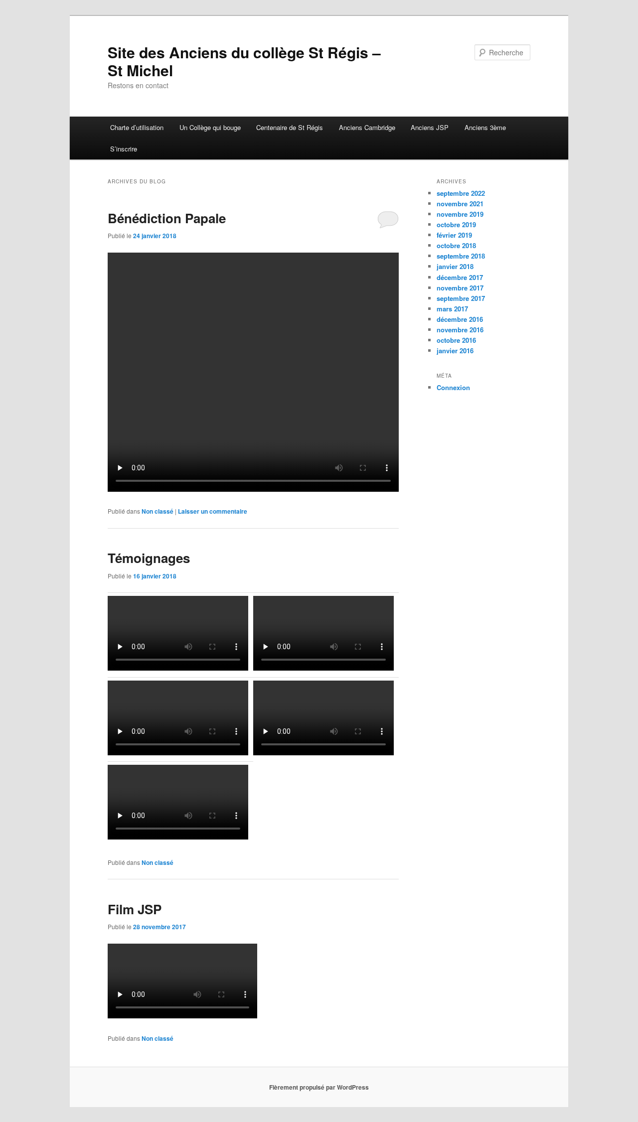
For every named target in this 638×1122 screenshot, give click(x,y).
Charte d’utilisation (136, 127)
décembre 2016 (460, 319)
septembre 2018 (461, 256)
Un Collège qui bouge (210, 127)
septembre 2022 (461, 193)
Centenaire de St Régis (289, 127)
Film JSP (134, 909)
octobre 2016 (456, 340)
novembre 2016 (460, 329)
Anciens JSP (430, 127)
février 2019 (454, 235)
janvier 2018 (455, 266)
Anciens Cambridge (367, 127)
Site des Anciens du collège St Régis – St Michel (244, 61)
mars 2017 (452, 308)
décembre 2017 (460, 277)
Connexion (453, 387)
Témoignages (149, 558)
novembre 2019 (460, 214)
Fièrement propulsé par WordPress (319, 1087)
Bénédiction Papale (167, 218)
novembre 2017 (460, 287)
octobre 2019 (456, 224)
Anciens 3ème (485, 127)
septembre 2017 (461, 298)
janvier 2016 (455, 350)
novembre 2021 (460, 203)
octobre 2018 (456, 245)
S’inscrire (123, 148)
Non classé (157, 511)
